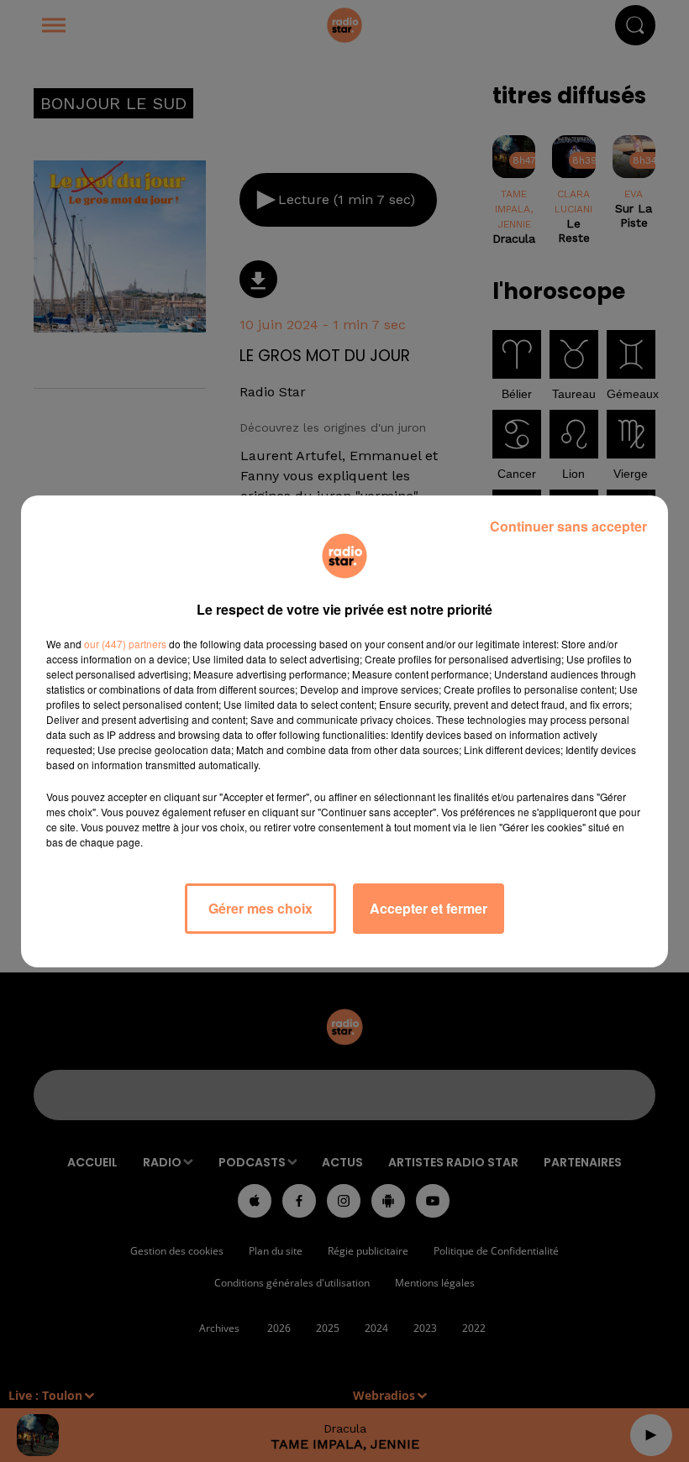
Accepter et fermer (428, 908)
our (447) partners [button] (125, 644)
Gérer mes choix (260, 908)
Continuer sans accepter (568, 526)
